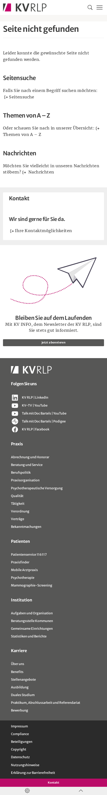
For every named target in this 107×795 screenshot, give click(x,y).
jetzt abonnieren (53, 342)
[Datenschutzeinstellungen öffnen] (27, 791)
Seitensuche (21, 96)
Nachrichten (40, 171)
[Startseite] (25, 7)
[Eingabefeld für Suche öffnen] (90, 7)
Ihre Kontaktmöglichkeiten (43, 230)
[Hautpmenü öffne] (99, 7)
